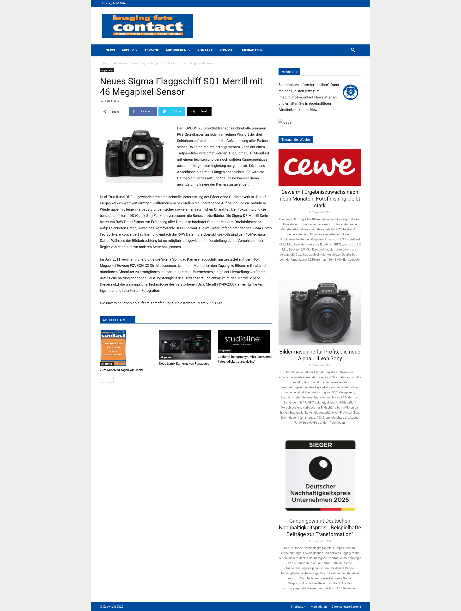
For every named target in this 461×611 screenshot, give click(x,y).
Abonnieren (176, 50)
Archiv (128, 50)
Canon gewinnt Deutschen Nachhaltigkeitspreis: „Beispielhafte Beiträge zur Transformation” (320, 527)
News (110, 50)
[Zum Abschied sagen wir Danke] (127, 348)
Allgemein (120, 63)
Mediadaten (252, 50)
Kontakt (205, 50)
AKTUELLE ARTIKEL (118, 320)
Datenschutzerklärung (346, 607)
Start (105, 63)
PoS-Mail (227, 50)
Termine (152, 50)
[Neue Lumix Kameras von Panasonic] (186, 345)
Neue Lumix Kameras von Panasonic (184, 363)
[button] (353, 50)
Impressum (298, 607)
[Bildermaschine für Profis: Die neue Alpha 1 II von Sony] (320, 309)
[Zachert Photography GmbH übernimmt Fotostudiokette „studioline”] (245, 341)
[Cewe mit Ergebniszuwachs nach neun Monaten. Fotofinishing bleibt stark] (320, 167)
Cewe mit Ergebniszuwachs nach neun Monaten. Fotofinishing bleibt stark (320, 198)
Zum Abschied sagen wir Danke (122, 370)
